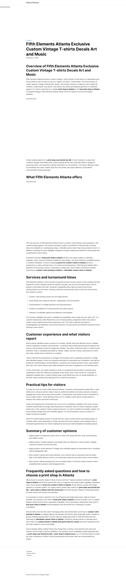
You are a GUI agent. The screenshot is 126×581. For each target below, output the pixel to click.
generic (29, 40)
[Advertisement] (63, 22)
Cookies (29, 551)
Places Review (32, 3)
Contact (29, 555)
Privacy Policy (31, 553)
